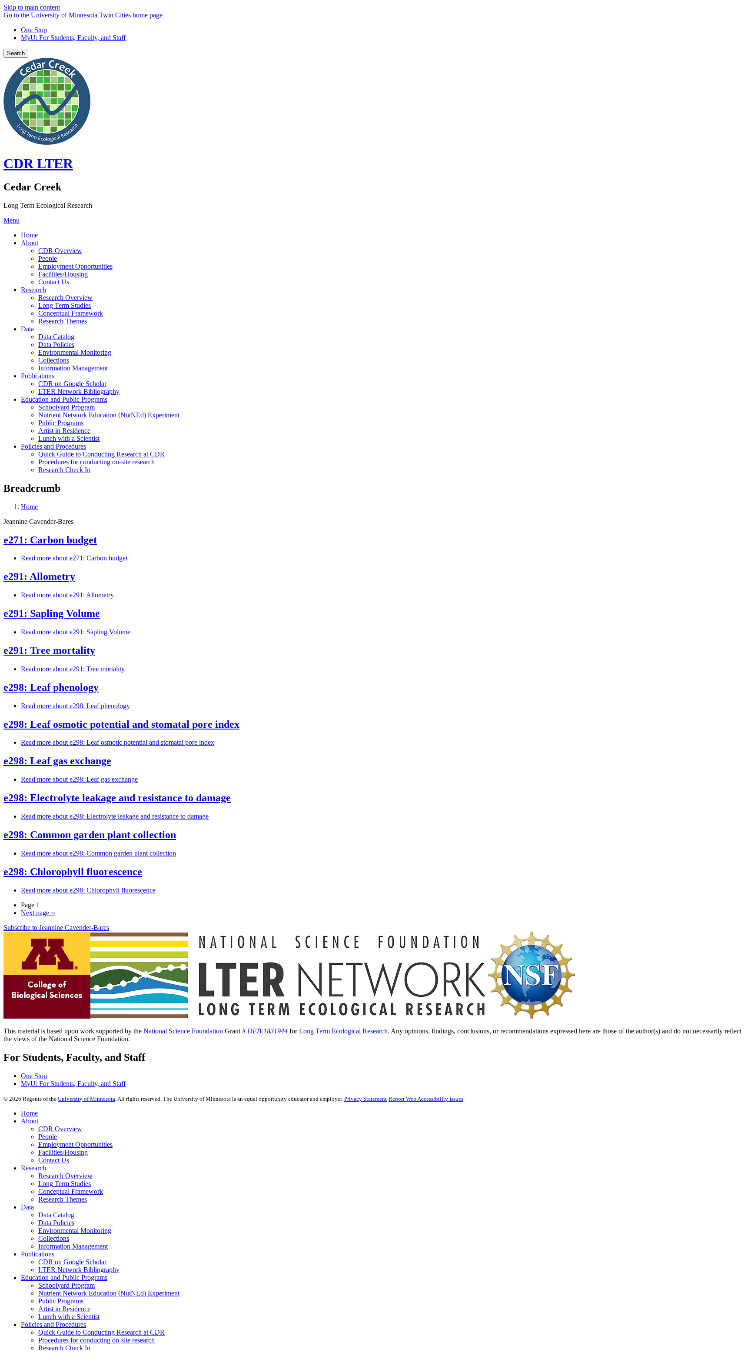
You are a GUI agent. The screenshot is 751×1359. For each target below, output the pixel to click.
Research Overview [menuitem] (65, 297)
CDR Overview (60, 1128)
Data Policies (56, 1222)
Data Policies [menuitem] (56, 344)
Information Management (73, 1246)
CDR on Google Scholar (72, 1262)
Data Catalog (56, 1215)
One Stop (34, 29)
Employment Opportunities (75, 1144)
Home (29, 506)
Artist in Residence (64, 1308)
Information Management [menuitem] (73, 368)
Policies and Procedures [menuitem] (53, 446)
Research (33, 1168)
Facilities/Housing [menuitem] (63, 274)
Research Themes (62, 1199)
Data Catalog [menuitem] (56, 336)
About (29, 1121)
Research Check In (64, 1348)
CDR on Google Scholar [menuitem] (72, 383)
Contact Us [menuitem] (53, 282)
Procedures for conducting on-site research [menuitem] (96, 462)
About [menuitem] (29, 242)
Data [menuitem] (27, 329)
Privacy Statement (365, 1099)
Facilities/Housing (63, 1152)
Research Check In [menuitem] (64, 469)
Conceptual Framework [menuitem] (70, 313)
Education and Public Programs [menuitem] (64, 399)
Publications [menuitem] (37, 376)
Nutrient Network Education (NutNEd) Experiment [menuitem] (108, 415)
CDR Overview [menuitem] (60, 250)
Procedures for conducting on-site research (96, 1340)
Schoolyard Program (66, 1285)
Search (16, 53)
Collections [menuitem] (53, 360)
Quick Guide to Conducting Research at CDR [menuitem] (101, 454)
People (47, 1136)
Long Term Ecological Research (343, 1031)
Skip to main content (31, 7)
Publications (37, 1254)
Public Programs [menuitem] (60, 422)
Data (27, 1207)
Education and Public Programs (64, 1277)
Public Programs (60, 1301)
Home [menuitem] (29, 235)
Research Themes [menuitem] (62, 321)
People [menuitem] (47, 258)
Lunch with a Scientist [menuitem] (69, 438)
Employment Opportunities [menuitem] (75, 266)
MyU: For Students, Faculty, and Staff (73, 37)
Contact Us (53, 1160)
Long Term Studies (64, 1183)
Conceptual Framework (70, 1191)
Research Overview (65, 1175)
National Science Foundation (183, 1031)
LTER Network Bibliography (79, 1269)
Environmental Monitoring (74, 1230)
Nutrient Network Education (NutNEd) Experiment (108, 1293)
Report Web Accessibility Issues (426, 1099)
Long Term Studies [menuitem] (64, 305)
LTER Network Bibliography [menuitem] (79, 391)
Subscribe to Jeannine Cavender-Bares (56, 927)
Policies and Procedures (53, 1324)
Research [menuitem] (33, 289)
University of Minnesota (86, 1099)
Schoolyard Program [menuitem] (66, 407)
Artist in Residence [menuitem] (64, 430)
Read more (74, 558)
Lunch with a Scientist (69, 1316)
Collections (53, 1238)
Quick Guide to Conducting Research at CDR (101, 1332)
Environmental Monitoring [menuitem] (74, 352)
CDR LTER (38, 163)
